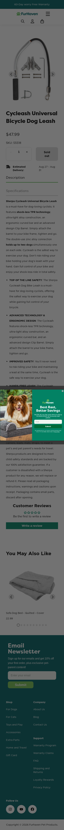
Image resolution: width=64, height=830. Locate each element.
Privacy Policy (57, 431)
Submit (48, 426)
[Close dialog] (62, 391)
